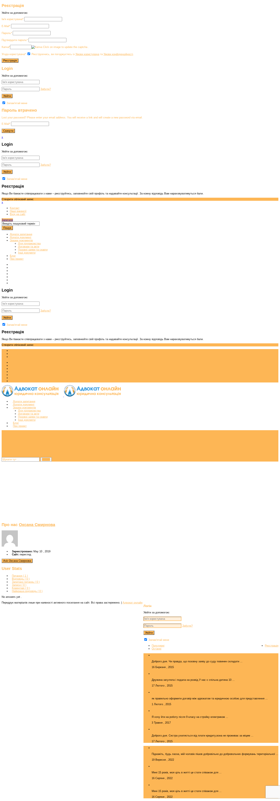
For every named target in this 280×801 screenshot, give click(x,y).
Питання (20, 575)
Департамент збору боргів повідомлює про (184, 729)
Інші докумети (26, 252)
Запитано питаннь (26, 581)
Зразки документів (21, 240)
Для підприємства (29, 243)
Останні (156, 648)
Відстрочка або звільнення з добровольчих (185, 747)
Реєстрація (271, 645)
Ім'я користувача (12, 19)
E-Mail (6, 26)
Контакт (14, 208)
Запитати (7, 219)
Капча (6, 47)
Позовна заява (163, 655)
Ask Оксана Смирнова (17, 560)
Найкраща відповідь (27, 591)
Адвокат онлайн (132, 602)
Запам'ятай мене (16, 103)
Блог (13, 255)
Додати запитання (21, 234)
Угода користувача (14, 54)
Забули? (45, 89)
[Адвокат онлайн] (63, 395)
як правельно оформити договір (176, 692)
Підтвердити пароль (15, 40)
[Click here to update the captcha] (37, 47)
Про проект (17, 258)
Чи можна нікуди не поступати (174, 766)
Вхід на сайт (17, 214)
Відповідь (21, 578)
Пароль (7, 33)
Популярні (158, 645)
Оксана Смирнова (37, 524)
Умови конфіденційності (118, 54)
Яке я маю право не (166, 710)
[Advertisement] (125, 490)
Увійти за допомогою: (15, 12)
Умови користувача (87, 54)
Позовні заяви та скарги (33, 249)
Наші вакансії (18, 211)
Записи (19, 585)
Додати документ (20, 237)
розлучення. (161, 673)
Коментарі (21, 588)
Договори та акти (28, 246)
